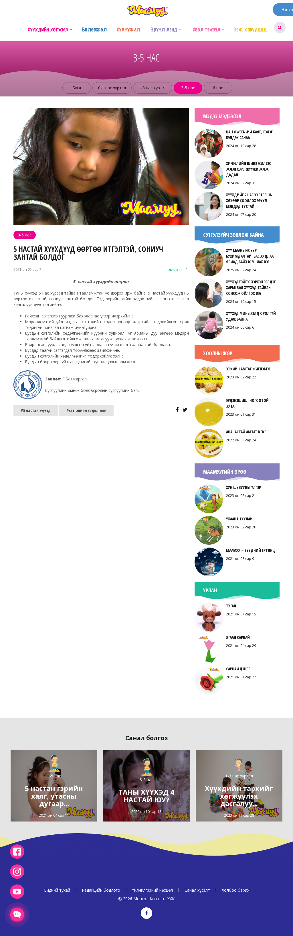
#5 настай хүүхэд (36, 410)
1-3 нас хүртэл (153, 87)
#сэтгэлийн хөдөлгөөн (86, 410)
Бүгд (76, 87)
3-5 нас (188, 87)
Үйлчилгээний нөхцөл (152, 890)
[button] (71, 29)
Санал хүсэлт (197, 890)
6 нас (218, 87)
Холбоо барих (235, 890)
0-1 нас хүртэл (112, 87)
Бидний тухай (57, 890)
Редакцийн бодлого (101, 890)
